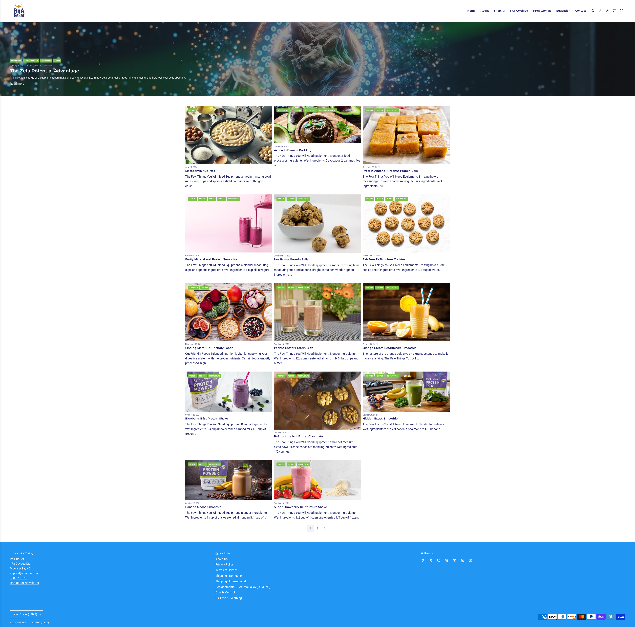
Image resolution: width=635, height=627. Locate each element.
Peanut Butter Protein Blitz (293, 348)
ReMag (57, 60)
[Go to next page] (324, 528)
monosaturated (284, 110)
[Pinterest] (446, 560)
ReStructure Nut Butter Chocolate (298, 436)
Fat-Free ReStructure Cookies (384, 259)
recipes (192, 110)
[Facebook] (422, 560)
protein (298, 110)
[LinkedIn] (462, 560)
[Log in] (600, 10)
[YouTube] (454, 560)
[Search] (593, 10)
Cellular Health (31, 60)
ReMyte (221, 199)
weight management (327, 110)
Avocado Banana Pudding (293, 150)
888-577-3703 (19, 578)
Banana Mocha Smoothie (203, 507)
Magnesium (46, 60)
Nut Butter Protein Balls (291, 259)
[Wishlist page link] (621, 10)
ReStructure (310, 110)
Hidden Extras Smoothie (380, 418)
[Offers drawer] (607, 10)
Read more (17, 83)
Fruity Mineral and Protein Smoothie (211, 259)
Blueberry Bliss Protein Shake (206, 418)
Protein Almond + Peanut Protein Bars (390, 170)
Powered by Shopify (40, 623)
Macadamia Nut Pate (200, 170)
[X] (430, 560)
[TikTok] (470, 560)
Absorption (16, 60)
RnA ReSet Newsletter (24, 583)
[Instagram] (438, 560)
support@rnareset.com (25, 573)
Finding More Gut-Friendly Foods (209, 348)
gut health (193, 287)
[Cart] (614, 10)
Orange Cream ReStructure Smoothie (389, 348)
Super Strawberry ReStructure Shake (300, 507)
